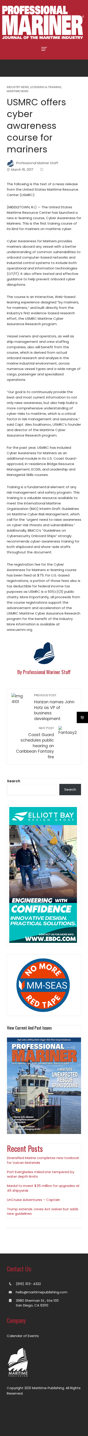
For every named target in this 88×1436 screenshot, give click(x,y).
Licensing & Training (45, 87)
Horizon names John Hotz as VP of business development (54, 707)
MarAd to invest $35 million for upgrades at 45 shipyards (43, 1188)
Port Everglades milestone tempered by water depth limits (40, 1174)
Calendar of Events (23, 1335)
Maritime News (17, 91)
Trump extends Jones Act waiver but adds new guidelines (42, 1211)
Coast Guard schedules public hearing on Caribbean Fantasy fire (35, 743)
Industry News (18, 87)
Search (13, 781)
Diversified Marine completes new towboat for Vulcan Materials (43, 1160)
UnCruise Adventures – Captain (33, 1199)
